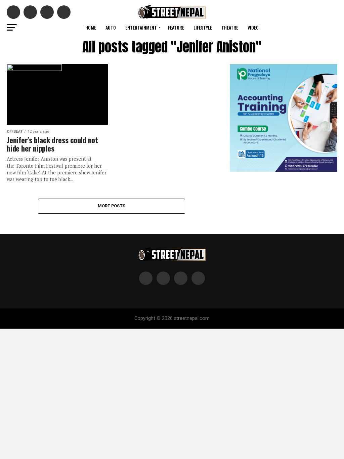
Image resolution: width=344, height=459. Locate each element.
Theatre (229, 27)
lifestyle (203, 27)
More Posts (112, 205)
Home (90, 27)
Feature (176, 27)
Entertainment (141, 27)
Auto (110, 27)
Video (253, 27)
